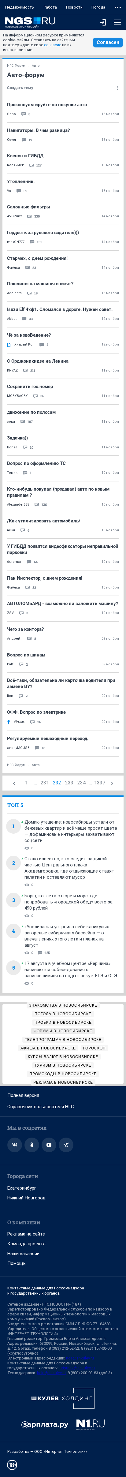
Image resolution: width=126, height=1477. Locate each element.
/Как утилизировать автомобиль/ (43, 521)
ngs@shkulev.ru (80, 1358)
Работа (50, 7)
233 (69, 783)
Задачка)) (17, 438)
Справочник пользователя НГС (40, 1106)
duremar (14, 562)
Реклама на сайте (26, 1234)
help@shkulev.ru (51, 1372)
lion (10, 696)
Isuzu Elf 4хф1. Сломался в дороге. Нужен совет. (60, 309)
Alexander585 (18, 505)
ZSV (10, 613)
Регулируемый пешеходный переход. (47, 738)
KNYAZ (12, 370)
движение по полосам (31, 412)
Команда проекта (26, 1244)
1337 (99, 783)
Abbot (12, 319)
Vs (9, 191)
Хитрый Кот (24, 344)
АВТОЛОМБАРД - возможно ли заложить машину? (62, 603)
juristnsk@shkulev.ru (77, 1368)
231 (45, 783)
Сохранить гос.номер (30, 386)
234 (81, 783)
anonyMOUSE (18, 748)
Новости (74, 7)
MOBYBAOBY (17, 396)
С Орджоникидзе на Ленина (38, 361)
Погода (98, 7)
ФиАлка (13, 268)
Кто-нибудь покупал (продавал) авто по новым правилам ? (58, 492)
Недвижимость (19, 7)
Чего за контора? (25, 629)
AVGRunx (14, 216)
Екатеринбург (21, 1188)
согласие (52, 45)
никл (11, 530)
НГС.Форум (16, 66)
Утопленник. (21, 181)
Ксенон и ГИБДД (25, 156)
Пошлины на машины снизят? (40, 283)
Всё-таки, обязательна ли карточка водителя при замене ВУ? (61, 683)
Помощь (16, 1263)
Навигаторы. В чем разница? (38, 130)
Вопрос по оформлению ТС (36, 463)
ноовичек (15, 165)
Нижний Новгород (26, 1198)
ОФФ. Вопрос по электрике (36, 712)
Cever (11, 140)
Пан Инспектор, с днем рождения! (44, 578)
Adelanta (14, 293)
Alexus (19, 722)
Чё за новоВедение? (29, 335)
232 (57, 783)
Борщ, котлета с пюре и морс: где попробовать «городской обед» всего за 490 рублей (68, 902)
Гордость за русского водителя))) (43, 232)
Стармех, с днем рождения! (37, 258)
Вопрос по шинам (26, 655)
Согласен (108, 42)
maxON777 (15, 242)
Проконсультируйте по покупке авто (47, 104)
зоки (11, 422)
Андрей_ (14, 639)
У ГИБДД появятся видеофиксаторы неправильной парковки (62, 549)
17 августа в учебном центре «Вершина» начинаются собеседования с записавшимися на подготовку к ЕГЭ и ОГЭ (70, 969)
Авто (36, 66)
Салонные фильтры (28, 207)
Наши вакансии (23, 1253)
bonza (12, 447)
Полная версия (23, 1095)
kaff (10, 664)
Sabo (11, 114)
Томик (12, 473)
